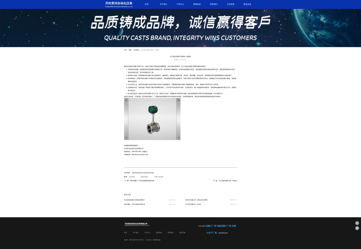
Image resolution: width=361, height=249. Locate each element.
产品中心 (180, 4)
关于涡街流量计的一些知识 (228, 180)
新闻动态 (197, 4)
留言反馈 (247, 4)
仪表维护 (132, 177)
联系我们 (214, 4)
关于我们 (163, 4)
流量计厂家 (211, 226)
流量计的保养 (158, 177)
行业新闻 (136, 50)
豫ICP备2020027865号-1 (136, 240)
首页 (147, 4)
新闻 (130, 50)
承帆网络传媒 (157, 240)
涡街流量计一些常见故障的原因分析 (142, 180)
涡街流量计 (144, 177)
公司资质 (230, 4)
